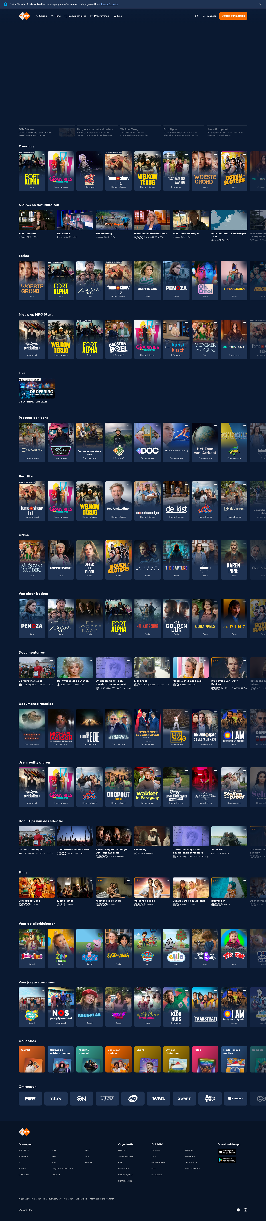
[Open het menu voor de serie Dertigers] (158, 264)
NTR (54, 1163)
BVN (153, 1169)
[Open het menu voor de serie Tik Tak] (244, 932)
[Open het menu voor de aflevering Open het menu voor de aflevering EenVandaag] (129, 213)
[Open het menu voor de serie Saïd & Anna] (129, 932)
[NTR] (56, 1099)
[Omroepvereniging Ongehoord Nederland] (81, 1099)
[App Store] (227, 1152)
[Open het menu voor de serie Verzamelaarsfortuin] (100, 426)
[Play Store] (227, 1160)
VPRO (87, 1150)
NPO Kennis (190, 1150)
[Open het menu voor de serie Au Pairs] (215, 484)
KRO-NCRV (24, 1175)
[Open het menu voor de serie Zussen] (100, 264)
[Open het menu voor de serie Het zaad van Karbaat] (215, 426)
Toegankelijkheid (125, 1156)
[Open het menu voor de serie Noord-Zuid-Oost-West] (244, 426)
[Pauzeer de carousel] (243, 114)
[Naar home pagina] (25, 16)
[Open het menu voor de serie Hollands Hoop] (158, 602)
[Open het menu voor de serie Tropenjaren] (244, 264)
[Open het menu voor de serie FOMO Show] (129, 154)
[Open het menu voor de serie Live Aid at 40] (186, 712)
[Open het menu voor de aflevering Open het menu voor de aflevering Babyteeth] (244, 880)
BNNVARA (23, 1156)
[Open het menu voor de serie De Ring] (244, 602)
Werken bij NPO (125, 1175)
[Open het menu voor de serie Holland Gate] (215, 712)
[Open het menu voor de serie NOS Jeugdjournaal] (71, 990)
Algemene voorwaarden (30, 1199)
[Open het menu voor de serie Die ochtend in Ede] (100, 712)
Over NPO (122, 1150)
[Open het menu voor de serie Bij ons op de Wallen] (215, 770)
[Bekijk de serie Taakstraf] (205, 1007)
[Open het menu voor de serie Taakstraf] (215, 990)
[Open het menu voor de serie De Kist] (186, 484)
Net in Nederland (192, 1169)
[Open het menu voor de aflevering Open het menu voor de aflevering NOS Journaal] (51, 213)
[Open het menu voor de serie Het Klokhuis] (186, 990)
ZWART (88, 1163)
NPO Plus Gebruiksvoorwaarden (58, 1199)
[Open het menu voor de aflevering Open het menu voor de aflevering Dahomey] (167, 829)
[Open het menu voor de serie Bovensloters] (244, 154)
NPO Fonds (190, 1156)
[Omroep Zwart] (184, 1099)
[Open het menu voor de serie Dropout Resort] (129, 770)
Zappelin (155, 1150)
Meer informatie (109, 4)
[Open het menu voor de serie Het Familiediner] (129, 484)
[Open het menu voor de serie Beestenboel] (129, 322)
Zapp (153, 1156)
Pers (120, 1163)
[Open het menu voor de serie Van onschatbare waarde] (186, 154)
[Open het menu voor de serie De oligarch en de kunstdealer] (129, 712)
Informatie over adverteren (102, 1199)
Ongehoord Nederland (62, 1169)
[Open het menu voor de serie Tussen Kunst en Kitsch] (186, 322)
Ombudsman (191, 1163)
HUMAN (22, 1169)
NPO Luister (156, 1175)
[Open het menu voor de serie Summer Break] (42, 990)
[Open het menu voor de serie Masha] (42, 932)
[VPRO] (107, 1099)
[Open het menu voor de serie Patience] (71, 543)
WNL (87, 1156)
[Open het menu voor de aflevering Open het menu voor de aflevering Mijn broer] (167, 660)
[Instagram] (245, 1210)
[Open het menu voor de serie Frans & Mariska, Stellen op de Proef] (244, 770)
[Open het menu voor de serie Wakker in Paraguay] (158, 770)
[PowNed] (30, 1099)
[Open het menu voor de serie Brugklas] (100, 990)
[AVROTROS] (210, 1099)
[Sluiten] (260, 4)
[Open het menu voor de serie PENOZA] (186, 264)
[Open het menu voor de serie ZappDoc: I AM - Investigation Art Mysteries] (244, 712)
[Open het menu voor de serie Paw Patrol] (158, 932)
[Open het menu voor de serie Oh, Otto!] (215, 264)
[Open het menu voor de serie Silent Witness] (158, 543)
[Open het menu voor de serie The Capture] (186, 543)
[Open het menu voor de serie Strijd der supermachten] (158, 712)
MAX (54, 1150)
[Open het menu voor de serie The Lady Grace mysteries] (158, 990)
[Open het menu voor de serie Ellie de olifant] (186, 932)
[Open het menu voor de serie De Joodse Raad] (100, 602)
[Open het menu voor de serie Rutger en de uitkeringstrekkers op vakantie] (186, 770)
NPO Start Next (158, 1163)
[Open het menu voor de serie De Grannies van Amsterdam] (71, 154)
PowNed (56, 1175)
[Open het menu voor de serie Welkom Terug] (158, 154)
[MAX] (133, 1099)
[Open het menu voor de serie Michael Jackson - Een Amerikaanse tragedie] (71, 712)
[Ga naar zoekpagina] (196, 16)
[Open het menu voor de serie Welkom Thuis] (129, 990)
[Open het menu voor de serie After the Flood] (100, 543)
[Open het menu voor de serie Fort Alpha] (42, 154)
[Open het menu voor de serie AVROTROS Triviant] (244, 322)
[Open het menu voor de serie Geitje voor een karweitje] (215, 932)
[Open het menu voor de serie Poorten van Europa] (42, 712)
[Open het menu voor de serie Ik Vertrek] (42, 426)
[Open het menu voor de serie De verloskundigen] (158, 484)
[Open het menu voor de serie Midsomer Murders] (215, 322)
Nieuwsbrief (123, 1169)
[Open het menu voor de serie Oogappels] (215, 602)
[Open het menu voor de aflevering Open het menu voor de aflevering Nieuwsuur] (90, 213)
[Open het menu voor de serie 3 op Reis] (129, 426)
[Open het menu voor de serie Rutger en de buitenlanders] (42, 322)
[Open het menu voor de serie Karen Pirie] (244, 543)
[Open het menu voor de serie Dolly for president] (100, 154)
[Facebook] (238, 1210)
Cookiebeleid (81, 1199)
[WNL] (158, 1099)
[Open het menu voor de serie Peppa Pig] (100, 932)
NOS (54, 1156)
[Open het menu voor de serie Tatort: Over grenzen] (215, 543)
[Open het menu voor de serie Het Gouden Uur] (186, 602)
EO (20, 1163)
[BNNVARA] (235, 1099)
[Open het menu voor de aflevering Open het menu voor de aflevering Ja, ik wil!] (244, 829)
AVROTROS (24, 1150)
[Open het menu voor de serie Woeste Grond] (215, 154)
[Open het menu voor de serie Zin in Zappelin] (71, 932)
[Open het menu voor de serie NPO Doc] (158, 426)
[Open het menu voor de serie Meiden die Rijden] (71, 426)
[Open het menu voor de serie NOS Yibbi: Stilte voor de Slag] (186, 426)
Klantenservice (125, 1181)
